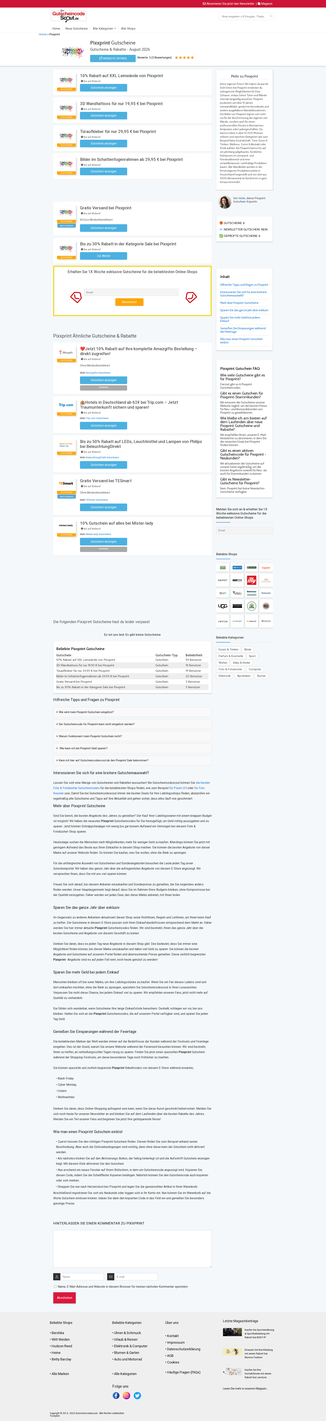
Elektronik (225, 676)
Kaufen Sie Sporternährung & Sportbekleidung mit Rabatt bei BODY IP (259, 1333)
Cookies (173, 1362)
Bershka (58, 1333)
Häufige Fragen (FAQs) (184, 1372)
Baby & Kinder (241, 662)
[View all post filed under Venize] (222, 621)
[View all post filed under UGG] (222, 606)
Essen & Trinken (228, 649)
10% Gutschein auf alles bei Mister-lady (116, 523)
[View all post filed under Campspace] (251, 593)
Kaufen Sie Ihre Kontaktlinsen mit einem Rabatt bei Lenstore (258, 1373)
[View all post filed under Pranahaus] (266, 593)
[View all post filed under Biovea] (237, 567)
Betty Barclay (61, 1359)
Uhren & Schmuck (127, 1333)
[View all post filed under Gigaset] (266, 567)
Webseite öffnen (114, 58)
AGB (170, 1356)
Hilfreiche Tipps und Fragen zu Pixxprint (244, 284)
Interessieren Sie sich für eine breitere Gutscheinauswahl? (243, 293)
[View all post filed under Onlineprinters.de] (251, 567)
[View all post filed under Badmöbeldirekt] (222, 593)
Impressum (176, 1342)
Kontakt (173, 1336)
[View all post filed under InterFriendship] (266, 621)
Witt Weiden (61, 1339)
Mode (247, 649)
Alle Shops (128, 28)
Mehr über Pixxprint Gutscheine (239, 303)
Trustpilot (55, 1416)
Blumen (120, 1353)
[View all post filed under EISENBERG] (237, 606)
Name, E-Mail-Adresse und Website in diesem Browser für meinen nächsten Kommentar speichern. (123, 1286)
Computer (255, 669)
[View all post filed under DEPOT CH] (222, 580)
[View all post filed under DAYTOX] (266, 606)
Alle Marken (60, 1374)
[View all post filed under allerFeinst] (237, 580)
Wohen (223, 662)
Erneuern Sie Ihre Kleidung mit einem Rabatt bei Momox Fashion (259, 1353)
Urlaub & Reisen (126, 1339)
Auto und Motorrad (128, 1359)
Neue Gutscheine (76, 28)
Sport (252, 656)
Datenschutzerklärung (183, 1349)
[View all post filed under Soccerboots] (222, 567)
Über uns (172, 1323)
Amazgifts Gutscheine (98, 372)
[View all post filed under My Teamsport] (237, 621)
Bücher (261, 676)
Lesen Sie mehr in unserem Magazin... (245, 1388)
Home (56, 28)
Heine (56, 1353)
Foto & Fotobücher (230, 669)
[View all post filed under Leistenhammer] (251, 606)
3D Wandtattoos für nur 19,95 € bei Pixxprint (121, 103)
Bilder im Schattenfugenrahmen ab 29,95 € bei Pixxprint (131, 159)
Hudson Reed (62, 1346)
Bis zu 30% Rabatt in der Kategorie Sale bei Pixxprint (128, 244)
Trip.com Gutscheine (97, 418)
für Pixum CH (178, 788)
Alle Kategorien (103, 28)
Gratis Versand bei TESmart (105, 480)
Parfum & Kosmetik (231, 656)
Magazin (266, 3)
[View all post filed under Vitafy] (237, 593)
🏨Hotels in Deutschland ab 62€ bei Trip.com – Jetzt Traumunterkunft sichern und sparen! (129, 405)
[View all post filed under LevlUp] (251, 621)
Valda (241, 198)
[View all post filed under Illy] (251, 580)
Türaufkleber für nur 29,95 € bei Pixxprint (118, 131)
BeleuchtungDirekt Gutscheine (102, 457)
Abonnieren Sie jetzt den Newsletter (230, 3)
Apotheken (244, 676)
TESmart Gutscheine (97, 499)
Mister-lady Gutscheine (98, 534)
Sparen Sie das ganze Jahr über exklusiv (244, 310)
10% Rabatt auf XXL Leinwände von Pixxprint (121, 75)
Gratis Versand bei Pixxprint (105, 208)
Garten (134, 1353)
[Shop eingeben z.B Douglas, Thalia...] (271, 16)
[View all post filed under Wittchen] (266, 580)
